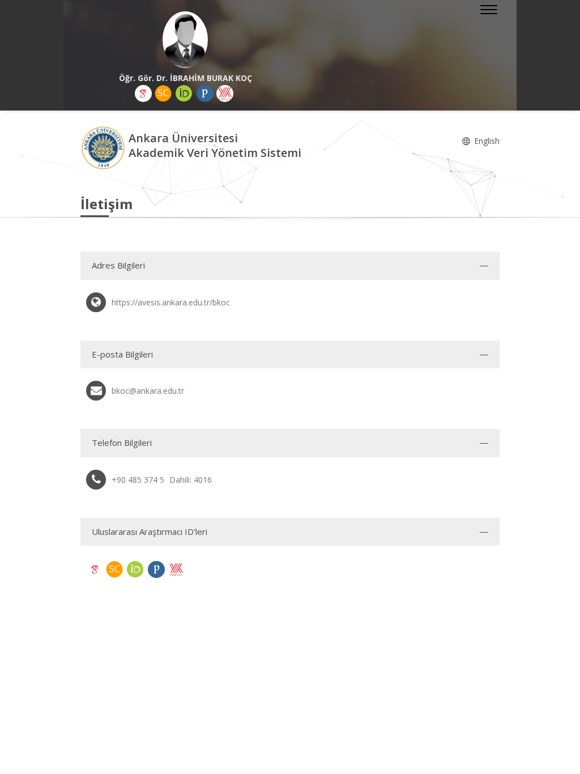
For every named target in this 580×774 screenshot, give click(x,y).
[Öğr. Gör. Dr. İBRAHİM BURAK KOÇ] (185, 39)
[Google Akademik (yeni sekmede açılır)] (143, 93)
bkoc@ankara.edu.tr (148, 390)
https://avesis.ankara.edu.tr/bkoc (171, 302)
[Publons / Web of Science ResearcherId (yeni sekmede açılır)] (205, 93)
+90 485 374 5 (138, 479)
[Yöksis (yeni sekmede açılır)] (224, 93)
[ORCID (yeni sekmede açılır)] (184, 93)
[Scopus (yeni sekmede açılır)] (163, 93)
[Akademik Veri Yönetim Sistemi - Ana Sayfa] (104, 147)
